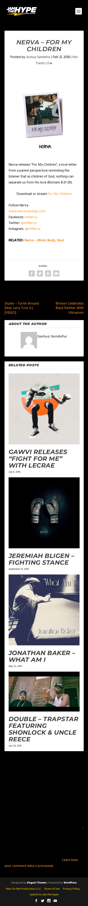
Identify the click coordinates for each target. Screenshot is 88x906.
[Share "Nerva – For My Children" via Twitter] (40, 273)
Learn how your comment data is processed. (41, 863)
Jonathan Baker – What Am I (42, 656)
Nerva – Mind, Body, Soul (44, 240)
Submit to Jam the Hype (44, 894)
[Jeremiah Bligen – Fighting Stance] (44, 512)
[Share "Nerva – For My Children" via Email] (56, 273)
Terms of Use (52, 889)
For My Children (60, 194)
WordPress (70, 883)
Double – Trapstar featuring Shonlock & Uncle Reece (44, 729)
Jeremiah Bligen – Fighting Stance (41, 559)
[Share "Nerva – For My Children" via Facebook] (32, 273)
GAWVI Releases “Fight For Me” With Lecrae (38, 458)
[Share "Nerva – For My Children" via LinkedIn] (48, 273)
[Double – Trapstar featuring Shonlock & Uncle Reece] (44, 692)
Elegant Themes (36, 883)
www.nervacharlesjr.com (27, 211)
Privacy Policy (71, 889)
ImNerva (31, 217)
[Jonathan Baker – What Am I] (44, 609)
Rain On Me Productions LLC (23, 889)
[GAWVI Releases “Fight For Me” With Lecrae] (44, 408)
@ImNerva (28, 223)
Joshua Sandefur (38, 57)
